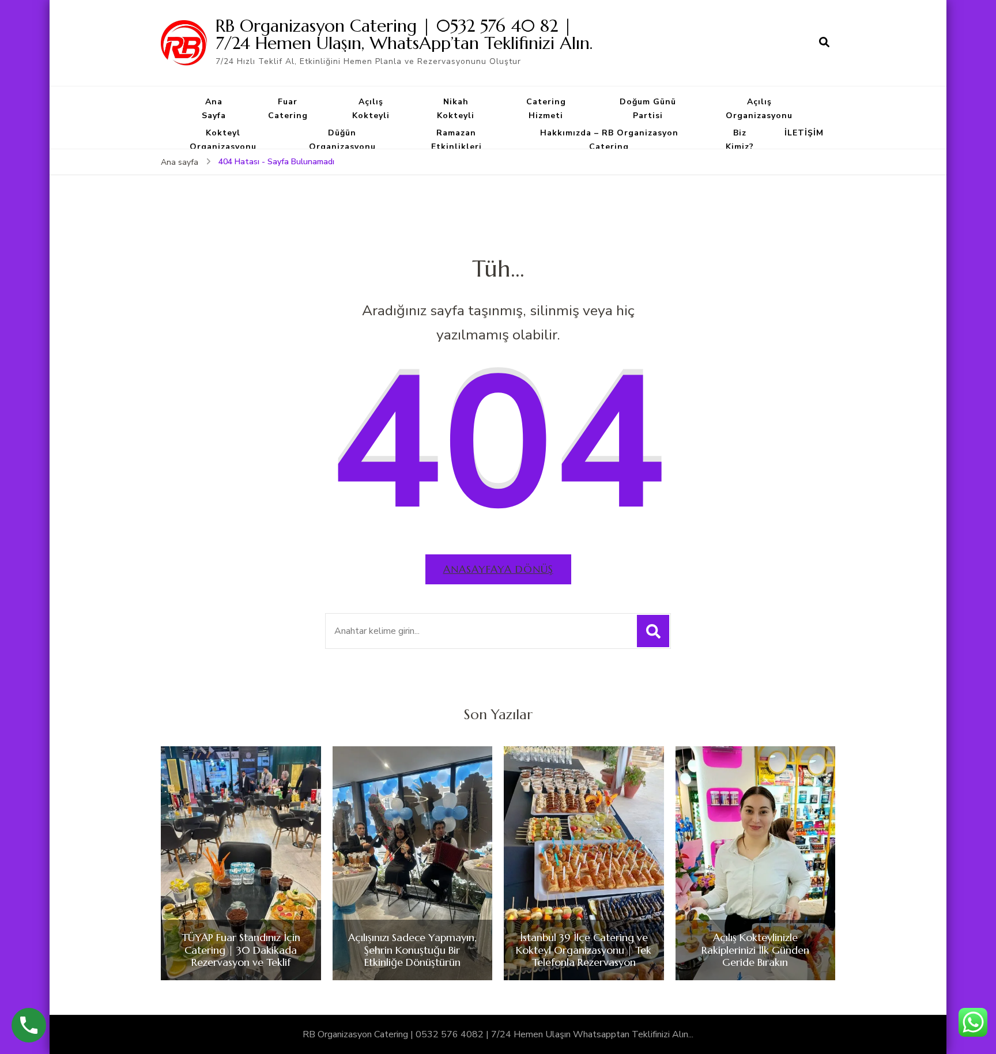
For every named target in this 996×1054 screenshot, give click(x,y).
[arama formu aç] (824, 42)
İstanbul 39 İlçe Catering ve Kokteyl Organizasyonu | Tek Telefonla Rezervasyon (583, 950)
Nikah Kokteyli (455, 108)
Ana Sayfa (214, 108)
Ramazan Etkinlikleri (456, 139)
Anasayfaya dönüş (498, 569)
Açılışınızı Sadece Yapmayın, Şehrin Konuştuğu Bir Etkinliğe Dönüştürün (412, 950)
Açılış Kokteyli (371, 108)
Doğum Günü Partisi (648, 108)
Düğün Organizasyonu (342, 139)
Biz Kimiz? (740, 139)
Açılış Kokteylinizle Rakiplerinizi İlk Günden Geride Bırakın (755, 950)
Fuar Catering (288, 108)
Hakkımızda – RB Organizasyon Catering (609, 139)
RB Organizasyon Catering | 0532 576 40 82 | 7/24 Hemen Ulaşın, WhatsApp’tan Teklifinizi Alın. (404, 34)
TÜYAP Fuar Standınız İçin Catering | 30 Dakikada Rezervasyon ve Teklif (241, 950)
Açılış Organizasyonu (759, 108)
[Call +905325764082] (29, 1025)
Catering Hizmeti (546, 108)
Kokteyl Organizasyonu (223, 139)
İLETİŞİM (804, 132)
